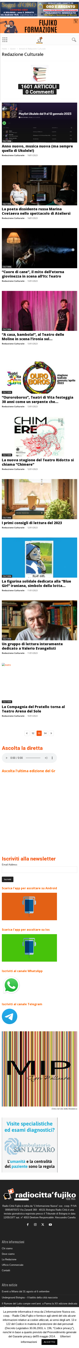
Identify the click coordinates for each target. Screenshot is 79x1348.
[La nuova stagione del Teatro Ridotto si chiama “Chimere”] (39, 436)
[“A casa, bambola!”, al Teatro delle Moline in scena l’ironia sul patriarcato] (39, 311)
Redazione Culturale (13, 155)
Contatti (6, 1270)
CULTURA (7, 141)
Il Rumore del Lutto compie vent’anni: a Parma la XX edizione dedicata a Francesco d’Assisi (39, 1305)
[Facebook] (28, 1225)
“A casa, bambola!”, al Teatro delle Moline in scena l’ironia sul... (33, 336)
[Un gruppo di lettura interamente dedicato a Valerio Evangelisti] (39, 620)
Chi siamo (7, 1248)
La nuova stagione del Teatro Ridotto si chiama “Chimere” (38, 462)
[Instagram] (36, 1225)
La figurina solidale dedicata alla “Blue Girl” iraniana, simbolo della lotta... (36, 583)
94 (45, 733)
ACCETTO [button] (49, 1342)
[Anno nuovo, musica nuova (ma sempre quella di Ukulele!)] (39, 123)
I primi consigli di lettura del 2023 (32, 522)
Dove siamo (8, 1254)
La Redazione (9, 1259)
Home (4, 48)
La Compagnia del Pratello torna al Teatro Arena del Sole (33, 709)
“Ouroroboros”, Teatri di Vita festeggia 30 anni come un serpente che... (37, 399)
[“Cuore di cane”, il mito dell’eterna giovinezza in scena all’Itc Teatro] (39, 248)
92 (33, 733)
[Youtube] (50, 1225)
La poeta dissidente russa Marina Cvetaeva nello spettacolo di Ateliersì (36, 211)
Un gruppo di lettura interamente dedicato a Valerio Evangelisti (32, 646)
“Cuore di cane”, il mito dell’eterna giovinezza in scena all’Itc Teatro (33, 274)
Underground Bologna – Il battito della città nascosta (30, 1297)
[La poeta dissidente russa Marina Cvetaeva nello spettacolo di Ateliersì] (39, 185)
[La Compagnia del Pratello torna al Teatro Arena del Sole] (39, 683)
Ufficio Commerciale (12, 1265)
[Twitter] (43, 1225)
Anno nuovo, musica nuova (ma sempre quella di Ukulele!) (37, 148)
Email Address (9, 864)
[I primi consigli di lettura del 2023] (39, 499)
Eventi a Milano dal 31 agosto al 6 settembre (25, 1291)
